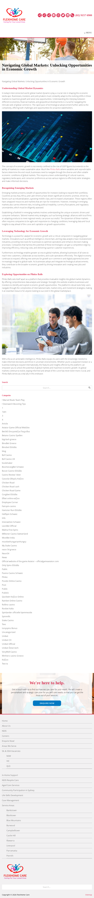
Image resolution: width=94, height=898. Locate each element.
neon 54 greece (9, 549)
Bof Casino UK (8, 459)
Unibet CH (6, 640)
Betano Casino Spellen (12, 435)
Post (4, 585)
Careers (5, 736)
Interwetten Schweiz (11, 522)
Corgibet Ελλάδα (9, 494)
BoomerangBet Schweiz (13, 467)
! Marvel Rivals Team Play (13, 400)
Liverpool (10, 845)
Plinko (5, 577)
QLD (8, 766)
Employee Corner (10, 502)
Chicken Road (8, 482)
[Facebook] (53, 15)
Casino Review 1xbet (11, 474)
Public (5, 589)
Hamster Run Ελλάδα (12, 510)
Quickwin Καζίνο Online (13, 596)
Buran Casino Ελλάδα (12, 470)
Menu (89, 33)
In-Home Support (10, 775)
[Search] (89, 387)
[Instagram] (58, 15)
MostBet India (8, 537)
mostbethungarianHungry (14, 541)
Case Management (10, 800)
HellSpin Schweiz (9, 514)
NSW (8, 756)
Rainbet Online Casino (12, 600)
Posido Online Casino (12, 581)
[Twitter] (63, 15)
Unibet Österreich (10, 648)
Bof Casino (7, 455)
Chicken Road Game (11, 490)
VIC (7, 761)
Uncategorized (8, 632)
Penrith (9, 855)
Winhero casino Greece (13, 655)
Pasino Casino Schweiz (12, 573)
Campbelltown (13, 830)
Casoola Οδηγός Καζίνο (13, 478)
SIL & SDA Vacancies (11, 751)
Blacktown (11, 815)
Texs (4, 624)
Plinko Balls (55, 169)
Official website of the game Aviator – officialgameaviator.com (30, 561)
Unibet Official (8, 644)
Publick (5, 592)
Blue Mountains (13, 820)
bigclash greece (9, 439)
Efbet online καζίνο (11, 498)
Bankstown (11, 810)
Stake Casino (8, 620)
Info (4, 518)
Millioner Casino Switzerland (15, 533)
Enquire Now (47, 703)
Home (5, 720)
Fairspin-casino (9, 506)
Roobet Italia (8, 608)
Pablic (4, 569)
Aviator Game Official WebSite (15, 427)
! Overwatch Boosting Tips (14, 404)
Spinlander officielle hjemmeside (17, 612)
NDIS (4, 731)
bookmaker (7, 463)
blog (4, 451)
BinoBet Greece (9, 443)
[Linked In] (67, 15)
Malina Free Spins (10, 529)
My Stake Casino (9, 545)
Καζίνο (5, 659)
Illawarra (10, 840)
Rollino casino (8, 604)
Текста (5, 663)
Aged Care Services (10, 785)
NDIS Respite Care (10, 780)
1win (4, 411)
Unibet (5, 636)
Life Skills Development (12, 795)
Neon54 (5, 553)
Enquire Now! (8, 741)
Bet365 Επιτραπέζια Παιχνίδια (16, 431)
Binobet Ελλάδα (9, 447)
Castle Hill (11, 835)
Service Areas (8, 805)
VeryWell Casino (9, 651)
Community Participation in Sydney (18, 790)
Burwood (10, 825)
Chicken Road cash (10, 486)
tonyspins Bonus (9, 628)
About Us (6, 725)
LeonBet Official (9, 526)
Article (5, 423)
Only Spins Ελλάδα (10, 565)
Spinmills (6, 616)
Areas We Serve (9, 746)
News (4, 557)
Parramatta (11, 850)
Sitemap (88, 895)
